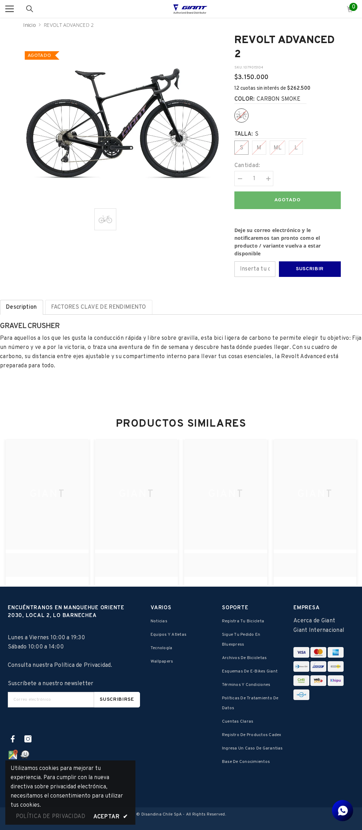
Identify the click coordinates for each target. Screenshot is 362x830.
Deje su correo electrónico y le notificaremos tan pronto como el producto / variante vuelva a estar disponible (277, 242)
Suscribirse (117, 699)
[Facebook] (13, 739)
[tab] (21, 307)
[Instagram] (28, 739)
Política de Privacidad (82, 665)
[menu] (9, 9)
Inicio (29, 25)
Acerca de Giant (314, 620)
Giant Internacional (318, 630)
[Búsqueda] (29, 9)
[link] (47, 561)
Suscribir (310, 269)
